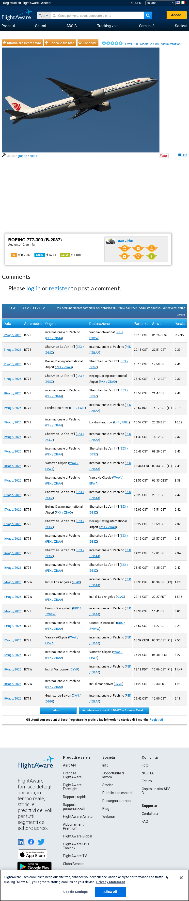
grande (22, 156)
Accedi (46, 3)
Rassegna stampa (116, 801)
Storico (107, 785)
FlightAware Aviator (78, 816)
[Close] (181, 877)
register (59, 288)
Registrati (156, 719)
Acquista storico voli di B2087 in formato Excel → (114, 710)
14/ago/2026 (12, 582)
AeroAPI (69, 765)
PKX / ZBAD (64, 367)
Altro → (58, 710)
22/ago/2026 (12, 335)
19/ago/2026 (12, 408)
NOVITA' (148, 773)
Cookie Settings (75, 892)
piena (33, 156)
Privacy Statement (110, 882)
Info (105, 765)
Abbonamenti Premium (73, 826)
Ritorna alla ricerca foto (24, 43)
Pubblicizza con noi (117, 793)
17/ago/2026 (12, 495)
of (46, 255)
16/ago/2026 (12, 538)
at (71, 255)
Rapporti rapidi (74, 797)
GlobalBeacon (73, 864)
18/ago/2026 (12, 466)
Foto (145, 765)
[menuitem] (8, 26)
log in (33, 288)
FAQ (145, 821)
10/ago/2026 (12, 669)
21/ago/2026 (12, 349)
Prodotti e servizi (77, 757)
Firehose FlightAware (72, 775)
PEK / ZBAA (54, 338)
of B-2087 (22, 255)
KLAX (76, 582)
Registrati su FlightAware (21, 3)
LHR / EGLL (77, 408)
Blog (105, 809)
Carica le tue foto (61, 43)
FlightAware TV (75, 856)
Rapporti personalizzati (74, 807)
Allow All (110, 892)
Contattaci (150, 814)
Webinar (108, 816)
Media (10, 156)
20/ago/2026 (12, 393)
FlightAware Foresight (72, 787)
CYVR (74, 669)
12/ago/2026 (12, 640)
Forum (147, 781)
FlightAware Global (77, 836)
